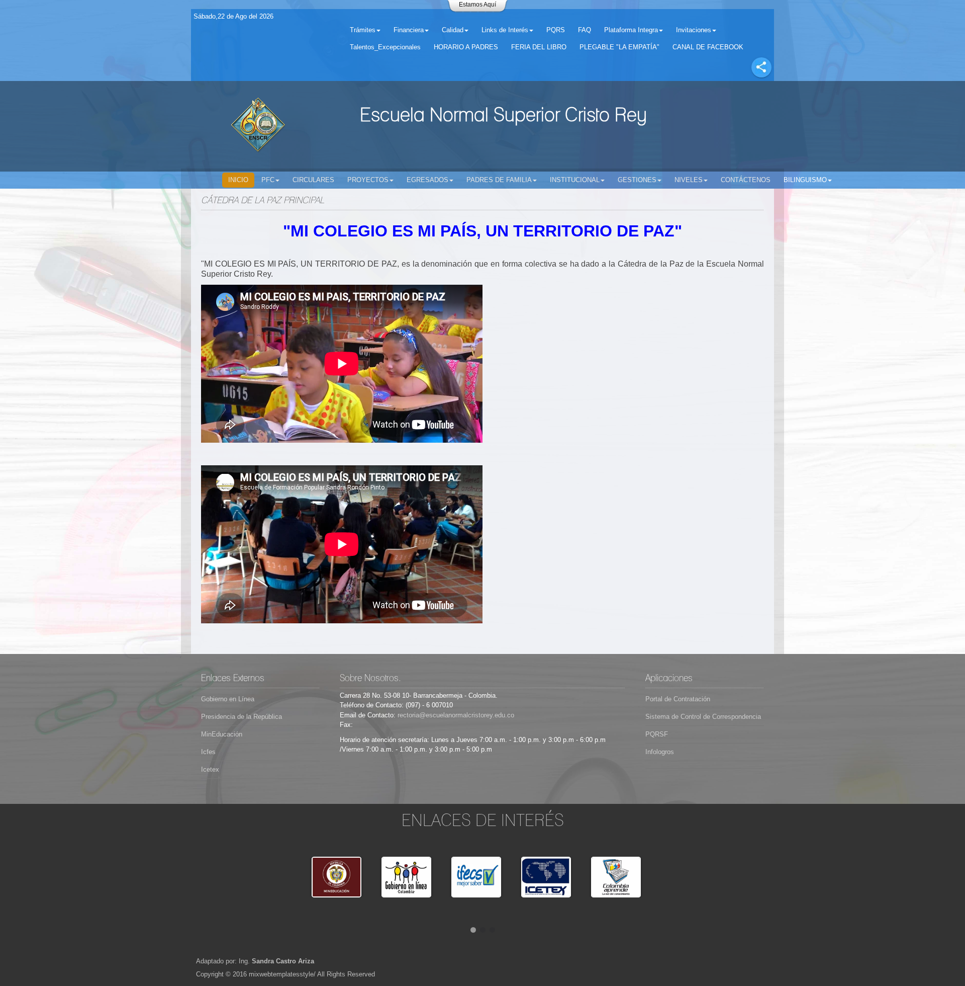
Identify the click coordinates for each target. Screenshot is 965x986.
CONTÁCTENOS (745, 180)
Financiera (409, 30)
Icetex (210, 769)
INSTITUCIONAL (575, 180)
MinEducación (221, 734)
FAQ (584, 30)
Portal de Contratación (677, 699)
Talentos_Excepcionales (385, 47)
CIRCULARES (313, 180)
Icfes (208, 752)
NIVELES (688, 180)
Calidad (452, 30)
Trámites (362, 30)
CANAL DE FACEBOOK (707, 47)
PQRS (555, 30)
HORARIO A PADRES (466, 47)
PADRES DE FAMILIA (499, 180)
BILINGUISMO (805, 180)
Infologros (659, 752)
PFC (267, 180)
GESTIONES (637, 180)
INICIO (238, 180)
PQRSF (656, 734)
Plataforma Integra (631, 30)
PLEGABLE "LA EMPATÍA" (619, 47)
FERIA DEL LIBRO (538, 47)
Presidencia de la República (241, 716)
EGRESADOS (427, 180)
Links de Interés (504, 30)
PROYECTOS (368, 180)
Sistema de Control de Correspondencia (703, 716)
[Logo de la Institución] (258, 126)
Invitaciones (693, 30)
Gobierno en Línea (227, 699)
